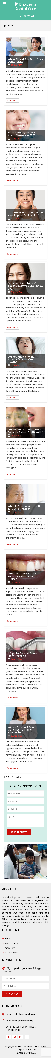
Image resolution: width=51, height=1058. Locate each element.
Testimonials (11, 952)
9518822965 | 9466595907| (19, 1020)
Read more (12, 100)
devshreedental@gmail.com (20, 1014)
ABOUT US (10, 947)
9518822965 (28, 16)
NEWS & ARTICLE (13, 943)
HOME (7, 938)
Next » (17, 777)
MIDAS (32, 1053)
